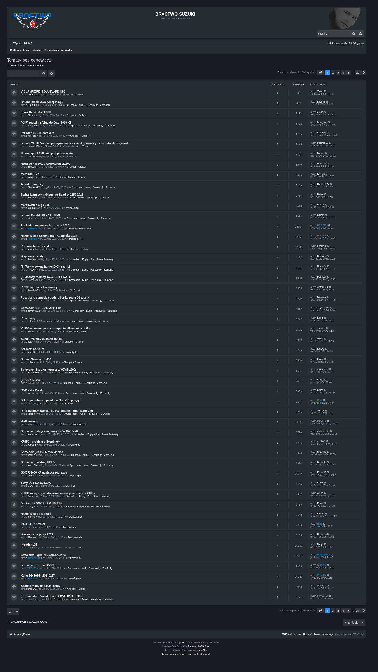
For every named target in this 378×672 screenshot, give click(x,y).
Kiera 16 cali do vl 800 (36, 112)
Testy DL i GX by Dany (36, 483)
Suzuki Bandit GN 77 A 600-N (40, 215)
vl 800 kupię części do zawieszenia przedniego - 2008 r (58, 493)
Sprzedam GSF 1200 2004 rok (41, 307)
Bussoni (32, 166)
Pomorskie (76, 558)
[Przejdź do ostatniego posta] (325, 91)
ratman (31, 177)
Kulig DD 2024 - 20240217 (38, 575)
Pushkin (32, 238)
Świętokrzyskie (79, 424)
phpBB (180, 642)
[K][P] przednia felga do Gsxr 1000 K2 (46, 122)
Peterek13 (33, 146)
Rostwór (32, 259)
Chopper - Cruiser (74, 94)
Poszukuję (28, 318)
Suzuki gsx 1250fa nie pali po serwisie (47, 153)
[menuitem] (28, 43)
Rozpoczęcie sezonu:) (36, 513)
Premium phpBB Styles (199, 646)
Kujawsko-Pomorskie (80, 228)
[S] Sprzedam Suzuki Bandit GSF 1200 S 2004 (52, 596)
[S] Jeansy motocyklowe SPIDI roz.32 (46, 277)
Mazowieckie (70, 527)
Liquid (31, 383)
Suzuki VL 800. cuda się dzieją (41, 338)
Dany (30, 486)
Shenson (32, 537)
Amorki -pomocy (32, 184)
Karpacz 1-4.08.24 (32, 349)
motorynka (34, 558)
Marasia (32, 300)
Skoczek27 (34, 187)
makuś (31, 208)
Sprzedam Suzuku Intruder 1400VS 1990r (48, 369)
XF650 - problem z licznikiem (40, 441)
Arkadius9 (33, 290)
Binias (31, 197)
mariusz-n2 (34, 434)
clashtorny (33, 372)
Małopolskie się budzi (36, 205)
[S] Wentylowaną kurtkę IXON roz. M (45, 266)
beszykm (32, 125)
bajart (30, 341)
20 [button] (357, 72)
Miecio (31, 218)
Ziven (30, 94)
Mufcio (31, 156)
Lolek (30, 321)
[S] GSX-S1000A (31, 380)
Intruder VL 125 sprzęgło (37, 132)
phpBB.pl (203, 650)
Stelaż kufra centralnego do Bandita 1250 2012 (52, 194)
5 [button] (348, 72)
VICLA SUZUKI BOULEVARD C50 (43, 91)
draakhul (32, 455)
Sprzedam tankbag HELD (38, 462)
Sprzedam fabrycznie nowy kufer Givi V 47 (49, 431)
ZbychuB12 (34, 310)
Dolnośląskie (76, 238)
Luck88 (31, 105)
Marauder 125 (30, 174)
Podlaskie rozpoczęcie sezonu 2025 (45, 225)
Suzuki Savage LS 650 (36, 359)
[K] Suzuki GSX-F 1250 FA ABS (42, 503)
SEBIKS (32, 568)
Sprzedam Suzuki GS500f (38, 565)
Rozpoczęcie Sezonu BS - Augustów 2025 (49, 235)
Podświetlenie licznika (36, 246)
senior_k (32, 249)
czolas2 (32, 444)
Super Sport (76, 475)
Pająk (30, 547)
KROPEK (33, 228)
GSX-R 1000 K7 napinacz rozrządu (44, 472)
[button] (320, 72)
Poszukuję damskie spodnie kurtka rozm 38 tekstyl (55, 297)
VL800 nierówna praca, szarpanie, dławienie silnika (55, 328)
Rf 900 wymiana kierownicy (39, 287)
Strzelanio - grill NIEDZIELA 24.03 (43, 555)
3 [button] (338, 72)
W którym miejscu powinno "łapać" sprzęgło (51, 400)
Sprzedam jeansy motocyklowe (42, 452)
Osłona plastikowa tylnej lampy (42, 102)
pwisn (31, 393)
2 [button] (333, 72)
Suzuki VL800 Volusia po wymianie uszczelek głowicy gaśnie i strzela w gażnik (74, 143)
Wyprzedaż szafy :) (33, 256)
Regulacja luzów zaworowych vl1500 (45, 163)
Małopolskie (72, 208)
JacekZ (32, 331)
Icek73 (31, 352)
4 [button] (343, 72)
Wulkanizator (29, 421)
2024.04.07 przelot (33, 524)
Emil (30, 403)
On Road (72, 156)
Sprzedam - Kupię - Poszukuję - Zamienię (88, 105)
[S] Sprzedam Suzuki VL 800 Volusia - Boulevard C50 (57, 410)
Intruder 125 (29, 544)
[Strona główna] (32, 20)
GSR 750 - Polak (32, 390)
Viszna (31, 413)
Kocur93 (32, 465)
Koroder (32, 135)
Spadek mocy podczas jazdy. (40, 585)
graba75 (32, 588)
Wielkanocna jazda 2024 (37, 534)
